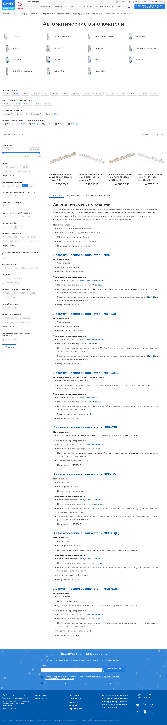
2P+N (88, 280)
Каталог (28, 6)
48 (158, 134)
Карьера (94, 6)
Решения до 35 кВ (42, 6)
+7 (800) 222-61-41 (121, 2)
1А (93, 285)
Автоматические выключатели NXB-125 (84, 474)
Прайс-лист (116, 6)
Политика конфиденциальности (15, 698)
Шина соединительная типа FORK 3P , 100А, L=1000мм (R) (120, 177)
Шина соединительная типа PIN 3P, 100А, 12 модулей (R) (90, 177)
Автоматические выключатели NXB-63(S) (86, 588)
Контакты (104, 6)
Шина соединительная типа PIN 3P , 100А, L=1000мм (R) (150, 177)
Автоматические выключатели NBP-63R (85, 427)
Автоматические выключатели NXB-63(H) (86, 533)
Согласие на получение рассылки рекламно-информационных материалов (16, 703)
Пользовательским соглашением (59, 679)
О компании (82, 6)
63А (100, 285)
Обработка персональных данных (16, 695)
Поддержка (58, 6)
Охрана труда (75, 709)
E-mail (43, 666)
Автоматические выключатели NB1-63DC (86, 373)
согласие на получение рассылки (65, 683)
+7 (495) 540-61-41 (138, 2)
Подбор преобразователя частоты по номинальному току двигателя (115, 704)
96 (162, 134)
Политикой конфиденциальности (106, 677)
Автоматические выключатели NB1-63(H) (85, 314)
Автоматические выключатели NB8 (81, 255)
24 (153, 134)
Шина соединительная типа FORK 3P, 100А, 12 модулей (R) (60, 177)
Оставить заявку (157, 2)
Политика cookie (9, 708)
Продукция (40, 695)
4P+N (100, 280)
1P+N (81, 280)
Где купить (70, 6)
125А (101, 504)
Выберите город (32, 2)
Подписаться (114, 669)
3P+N (94, 280)
